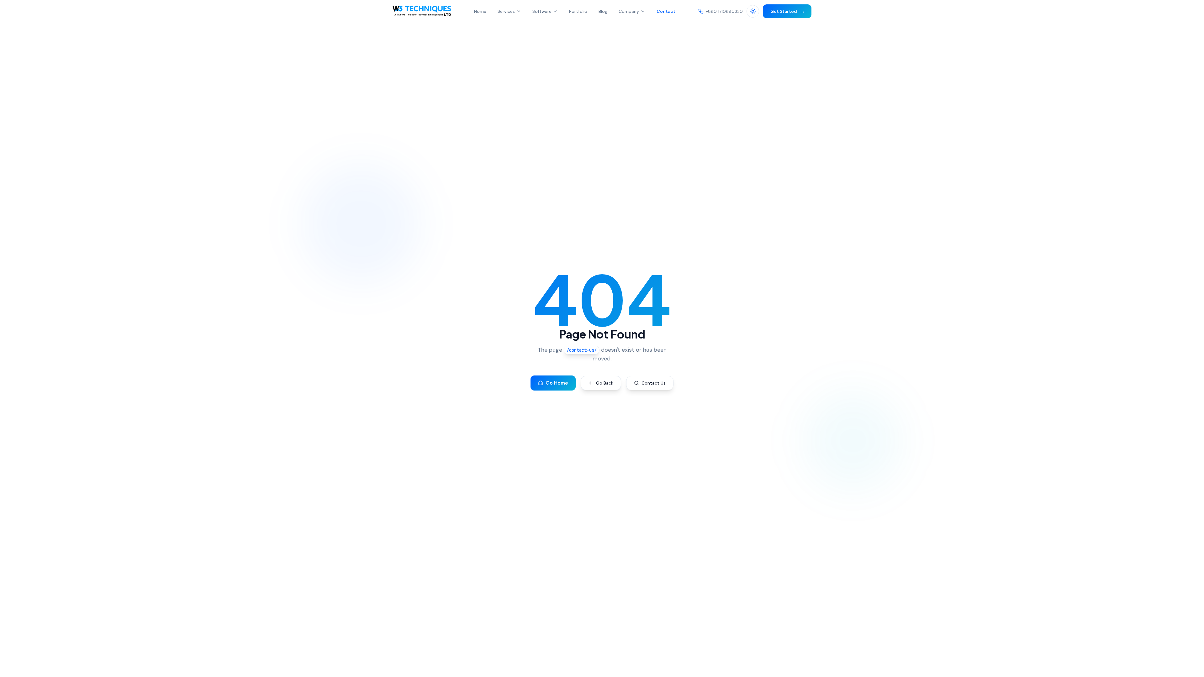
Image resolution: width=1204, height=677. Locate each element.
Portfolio (578, 11)
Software (542, 11)
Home (480, 11)
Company (629, 11)
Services (506, 11)
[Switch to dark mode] (753, 11)
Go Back (604, 383)
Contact (666, 11)
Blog (603, 11)
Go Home (557, 383)
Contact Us (654, 383)
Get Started (787, 11)
